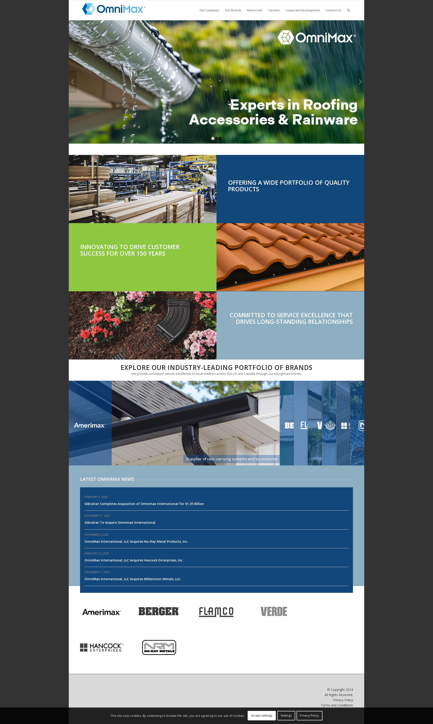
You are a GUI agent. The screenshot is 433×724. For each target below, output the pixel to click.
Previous (73, 81)
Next (360, 81)
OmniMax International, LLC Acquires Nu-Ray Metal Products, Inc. (136, 541)
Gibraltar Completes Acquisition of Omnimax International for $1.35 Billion (144, 504)
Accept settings (261, 715)
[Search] (348, 10)
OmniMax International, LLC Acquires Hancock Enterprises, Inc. (134, 560)
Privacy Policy (343, 700)
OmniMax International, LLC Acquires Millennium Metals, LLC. (133, 579)
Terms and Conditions (337, 705)
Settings (286, 715)
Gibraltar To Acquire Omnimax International (120, 522)
